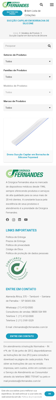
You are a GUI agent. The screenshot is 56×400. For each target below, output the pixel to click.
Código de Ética (14, 249)
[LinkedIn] (19, 219)
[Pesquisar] (49, 46)
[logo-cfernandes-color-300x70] (15, 5)
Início (15, 33)
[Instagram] (13, 220)
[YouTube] (26, 219)
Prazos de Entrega (15, 241)
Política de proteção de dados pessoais (27, 253)
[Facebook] (7, 219)
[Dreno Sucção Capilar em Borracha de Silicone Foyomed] (28, 140)
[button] (41, 4)
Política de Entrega (16, 237)
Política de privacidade (18, 245)
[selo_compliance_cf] (28, 268)
